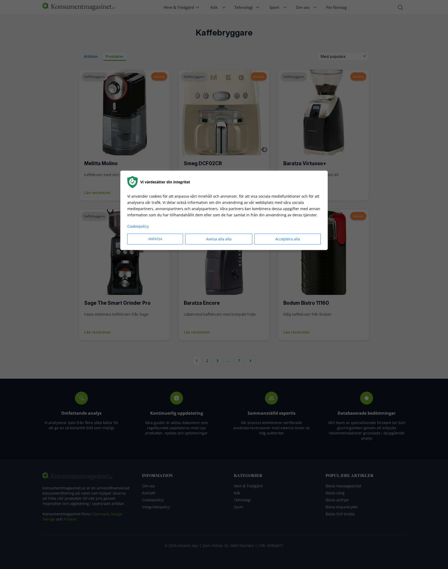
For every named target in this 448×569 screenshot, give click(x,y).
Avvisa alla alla (219, 239)
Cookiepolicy (138, 226)
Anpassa (155, 239)
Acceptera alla (287, 239)
